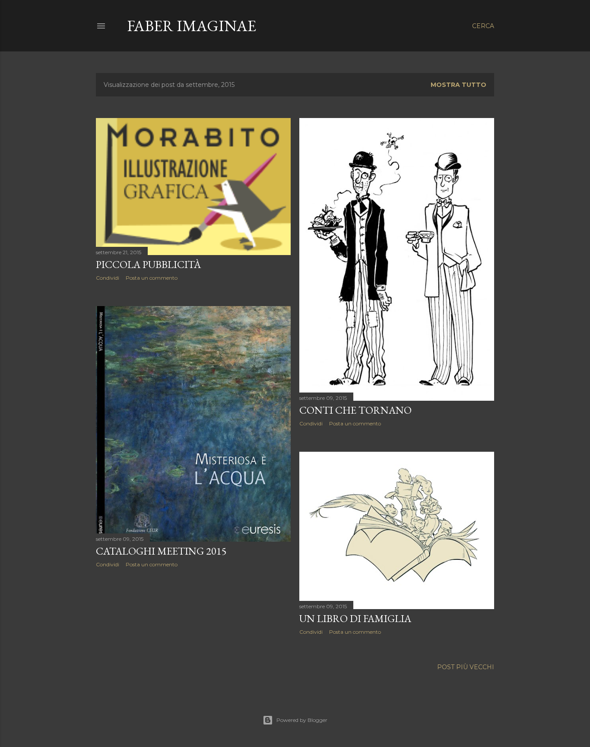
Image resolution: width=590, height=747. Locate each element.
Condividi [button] (107, 278)
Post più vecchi (465, 667)
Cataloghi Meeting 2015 (161, 551)
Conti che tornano (355, 410)
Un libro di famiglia (355, 618)
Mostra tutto (458, 85)
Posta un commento (152, 278)
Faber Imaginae (191, 26)
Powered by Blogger (301, 720)
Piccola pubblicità (148, 264)
